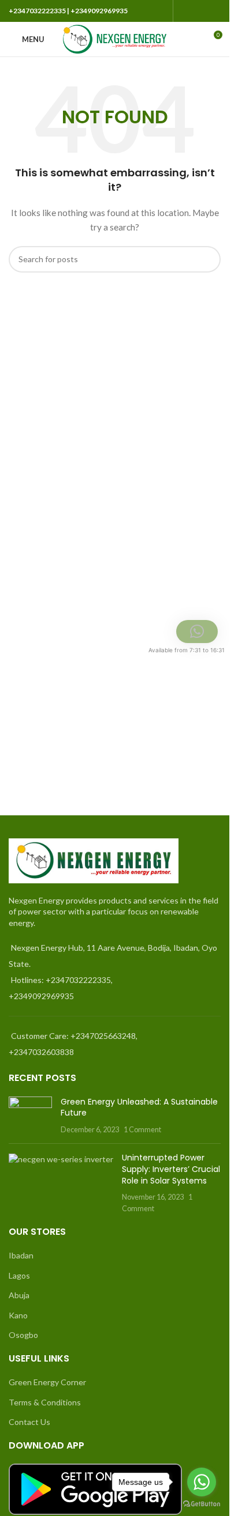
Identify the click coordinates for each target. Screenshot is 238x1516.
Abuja (19, 1295)
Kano (18, 1315)
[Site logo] (114, 38)
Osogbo (23, 1335)
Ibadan (21, 1255)
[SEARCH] (207, 259)
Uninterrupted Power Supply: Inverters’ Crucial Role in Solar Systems (171, 1169)
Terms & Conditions (45, 1402)
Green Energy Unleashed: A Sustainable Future (139, 1107)
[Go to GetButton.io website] (201, 1504)
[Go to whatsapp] (201, 1482)
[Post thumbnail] (30, 1116)
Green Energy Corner (47, 1382)
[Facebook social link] (186, 11)
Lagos (19, 1275)
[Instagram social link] (214, 11)
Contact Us (29, 1422)
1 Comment (142, 1129)
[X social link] (200, 11)
